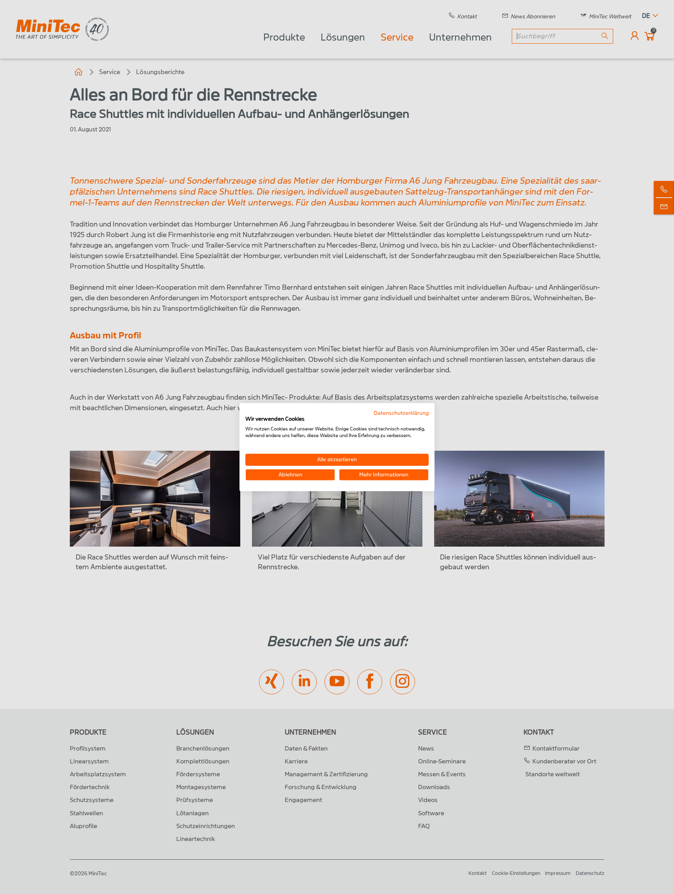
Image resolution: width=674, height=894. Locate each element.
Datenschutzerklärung (401, 413)
